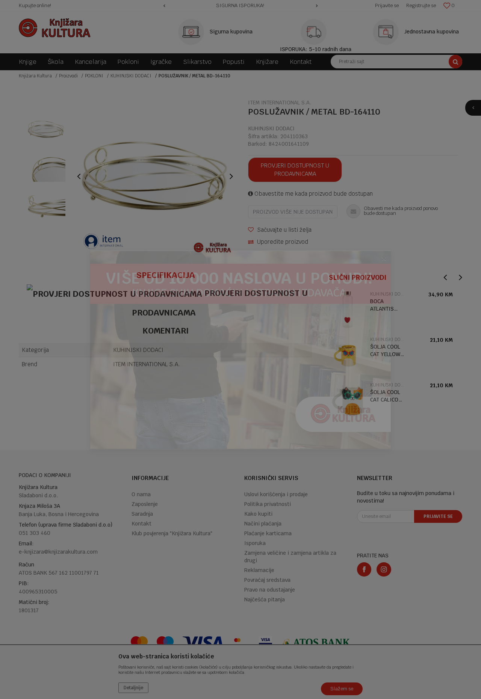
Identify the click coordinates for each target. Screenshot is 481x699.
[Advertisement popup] (240, 349)
